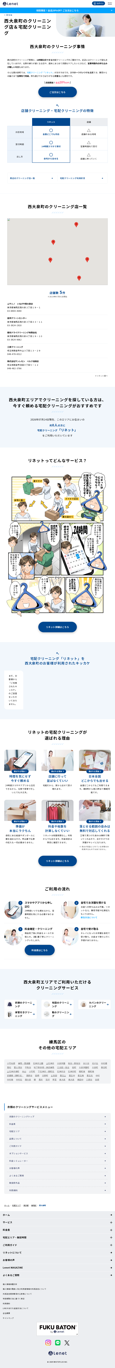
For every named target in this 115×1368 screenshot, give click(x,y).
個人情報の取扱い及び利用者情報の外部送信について (24, 1289)
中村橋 (104, 1063)
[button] (79, 278)
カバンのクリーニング (97, 1004)
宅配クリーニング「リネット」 (40, 72)
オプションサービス (18, 1153)
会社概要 (6, 1313)
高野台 (29, 1075)
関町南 (91, 1071)
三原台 (89, 1079)
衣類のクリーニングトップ (21, 1116)
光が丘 (95, 1063)
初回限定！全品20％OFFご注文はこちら (57, 10)
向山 (24, 1071)
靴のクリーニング (60, 1014)
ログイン (100, 3)
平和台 (28, 1067)
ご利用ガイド (15, 1146)
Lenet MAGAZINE (13, 1267)
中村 (98, 1075)
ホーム (6, 1205)
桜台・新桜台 (74, 1063)
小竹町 (32, 1071)
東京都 (26, 1205)
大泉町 (95, 1067)
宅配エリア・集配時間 (15, 1237)
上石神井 (50, 1063)
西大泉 (28, 1079)
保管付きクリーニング (23, 1014)
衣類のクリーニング (23, 1004)
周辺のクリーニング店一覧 (22, 178)
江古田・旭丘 (63, 1067)
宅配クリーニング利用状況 (72, 178)
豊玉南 (81, 1075)
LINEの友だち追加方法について (15, 1308)
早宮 (54, 1079)
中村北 (19, 1079)
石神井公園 (38, 1063)
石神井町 (72, 1071)
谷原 (97, 1079)
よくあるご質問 (16, 1175)
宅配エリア (14, 1131)
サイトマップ (8, 1318)
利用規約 (13, 1190)
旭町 (74, 1067)
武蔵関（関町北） (15, 1075)
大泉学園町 (84, 1067)
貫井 (41, 1079)
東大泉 (62, 1079)
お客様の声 (14, 1168)
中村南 (10, 1079)
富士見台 (18, 1067)
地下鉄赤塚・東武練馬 (44, 1067)
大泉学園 (61, 1063)
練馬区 (33, 1205)
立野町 (45, 1075)
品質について (15, 1138)
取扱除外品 (14, 1182)
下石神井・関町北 (46, 1071)
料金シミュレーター (18, 1160)
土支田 (54, 1075)
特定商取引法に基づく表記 (14, 1298)
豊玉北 (90, 1075)
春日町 (104, 1067)
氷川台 (86, 1063)
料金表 (12, 1124)
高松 (9, 1067)
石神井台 (61, 1071)
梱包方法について (89, 917)
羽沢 (48, 1079)
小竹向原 (11, 1063)
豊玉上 (63, 1075)
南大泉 (71, 1079)
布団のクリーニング (60, 1004)
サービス (7, 1222)
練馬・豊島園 (24, 1063)
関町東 (82, 1071)
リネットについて (12, 1252)
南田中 (80, 1079)
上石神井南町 (13, 1071)
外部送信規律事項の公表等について (17, 1294)
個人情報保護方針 (10, 1284)
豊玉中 (72, 1075)
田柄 (37, 1075)
